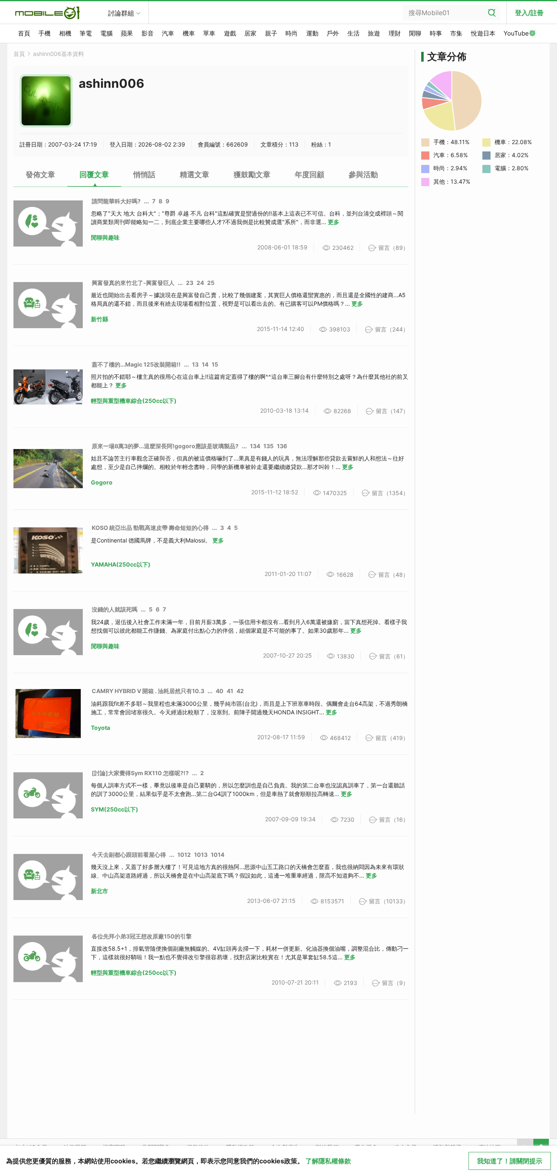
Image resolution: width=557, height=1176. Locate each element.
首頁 (24, 33)
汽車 (168, 33)
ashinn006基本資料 (58, 53)
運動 (312, 33)
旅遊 (374, 33)
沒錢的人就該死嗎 (114, 609)
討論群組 (121, 13)
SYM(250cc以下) (114, 809)
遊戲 (230, 33)
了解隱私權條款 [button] (328, 1161)
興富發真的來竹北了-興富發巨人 (133, 282)
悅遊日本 (483, 33)
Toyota (100, 727)
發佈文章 (40, 174)
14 (205, 364)
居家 (250, 33)
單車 (209, 33)
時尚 (291, 33)
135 (268, 445)
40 (219, 690)
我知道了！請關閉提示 (509, 1161)
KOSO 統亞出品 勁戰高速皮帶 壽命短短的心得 (150, 527)
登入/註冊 (529, 13)
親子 (271, 33)
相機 (65, 33)
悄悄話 (144, 174)
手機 (44, 33)
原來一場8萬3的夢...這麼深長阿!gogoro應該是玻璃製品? (165, 445)
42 (240, 690)
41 (230, 690)
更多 (333, 221)
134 (255, 445)
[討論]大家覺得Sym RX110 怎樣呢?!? (140, 772)
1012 (184, 854)
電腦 (106, 33)
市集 (456, 33)
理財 (395, 33)
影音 (147, 33)
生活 (353, 33)
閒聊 (415, 33)
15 (215, 364)
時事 (436, 33)
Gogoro (102, 482)
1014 (217, 854)
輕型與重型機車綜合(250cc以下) (134, 400)
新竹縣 (99, 319)
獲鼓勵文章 (252, 174)
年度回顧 (309, 174)
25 (210, 282)
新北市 (99, 890)
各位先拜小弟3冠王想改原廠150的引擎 (142, 936)
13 (195, 364)
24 (200, 282)
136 (282, 445)
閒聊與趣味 (105, 237)
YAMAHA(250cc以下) (120, 564)
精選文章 (194, 174)
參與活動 (363, 174)
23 (189, 282)
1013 (201, 854)
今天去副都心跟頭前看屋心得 (129, 854)
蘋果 (127, 33)
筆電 (86, 33)
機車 (189, 33)
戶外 (333, 33)
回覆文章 (94, 174)
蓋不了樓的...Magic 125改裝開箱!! (136, 364)
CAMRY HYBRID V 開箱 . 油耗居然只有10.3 (148, 690)
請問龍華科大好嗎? (116, 201)
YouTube (516, 33)
